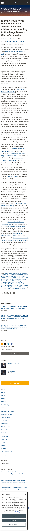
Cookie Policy (17, 512)
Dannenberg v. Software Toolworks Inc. (12, 274)
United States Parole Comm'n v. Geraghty (13, 288)
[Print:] (2, 293)
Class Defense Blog (11, 8)
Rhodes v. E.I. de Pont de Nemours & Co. (13, 282)
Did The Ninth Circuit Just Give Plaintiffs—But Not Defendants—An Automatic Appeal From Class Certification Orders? (14, 327)
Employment (4, 423)
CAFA (2, 408)
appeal (6, 273)
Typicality (3, 448)
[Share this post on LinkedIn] (14, 293)
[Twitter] (5, 344)
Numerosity (4, 430)
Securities (3, 442)
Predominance (5, 433)
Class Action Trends (6, 414)
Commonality (4, 420)
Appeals (9, 41)
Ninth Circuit (13, 281)
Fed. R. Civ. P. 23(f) (17, 277)
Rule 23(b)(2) (4, 439)
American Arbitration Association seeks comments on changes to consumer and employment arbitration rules (15, 489)
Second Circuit (18, 285)
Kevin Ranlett (7, 39)
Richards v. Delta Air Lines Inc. (9, 284)
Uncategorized (5, 454)
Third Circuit (23, 287)
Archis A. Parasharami (13, 363)
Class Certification (18, 41)
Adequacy (3, 392)
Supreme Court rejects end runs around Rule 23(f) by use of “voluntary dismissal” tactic (14, 307)
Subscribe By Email (8, 346)
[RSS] (2, 344)
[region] (14, 511)
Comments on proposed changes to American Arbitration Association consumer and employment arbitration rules (14, 482)
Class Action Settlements (7, 411)
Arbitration (3, 401)
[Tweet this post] (8, 293)
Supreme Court (15, 287)
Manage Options (13, 524)
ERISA (7, 276)
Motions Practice (5, 426)
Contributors (10, 382)
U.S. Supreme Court (6, 451)
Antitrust (3, 395)
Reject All (13, 520)
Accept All (14, 516)
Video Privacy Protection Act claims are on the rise (14, 477)
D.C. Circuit (23, 273)
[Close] (25, 494)
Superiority (4, 445)
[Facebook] (11, 344)
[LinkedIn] (8, 344)
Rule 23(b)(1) (4, 436)
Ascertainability (5, 405)
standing (8, 287)
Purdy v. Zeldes (22, 281)
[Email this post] (5, 293)
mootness (6, 281)
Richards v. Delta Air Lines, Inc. (18, 226)
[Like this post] (11, 293)
